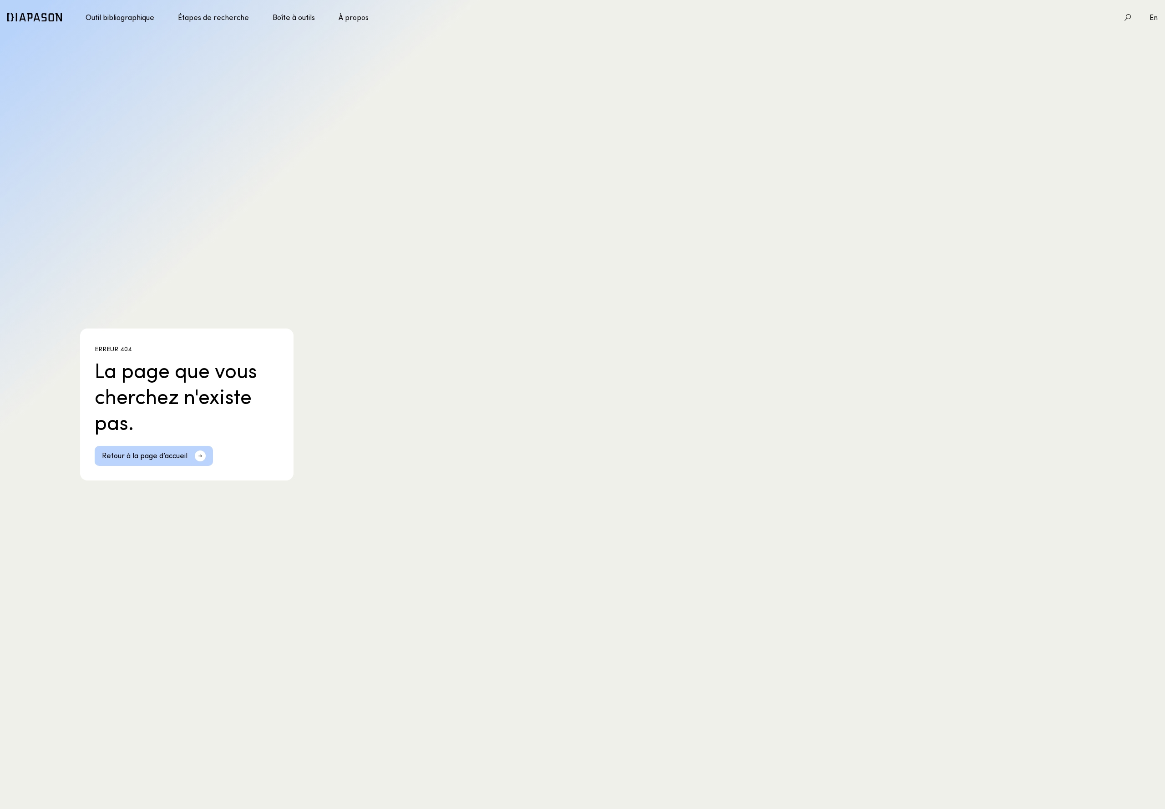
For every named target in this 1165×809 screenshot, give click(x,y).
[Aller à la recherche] (1127, 17)
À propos (354, 17)
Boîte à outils (294, 17)
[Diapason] (34, 17)
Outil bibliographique (120, 17)
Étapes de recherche (213, 17)
